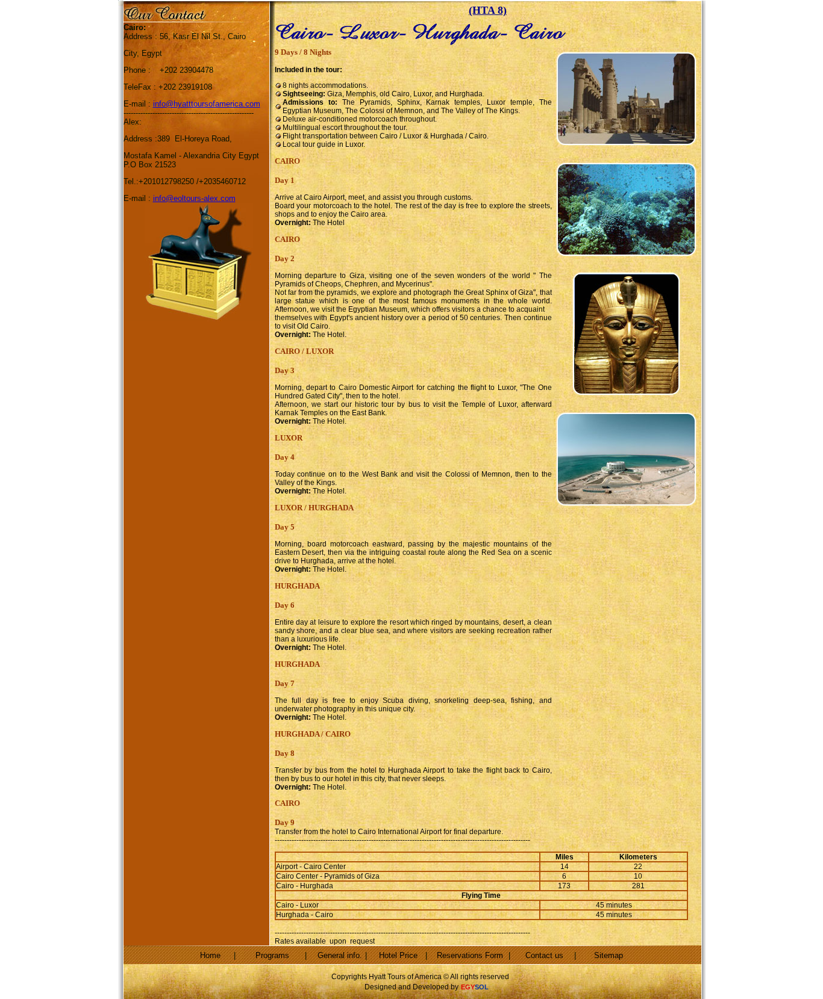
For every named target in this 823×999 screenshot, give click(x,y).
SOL (482, 987)
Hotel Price (398, 955)
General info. (340, 955)
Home (210, 955)
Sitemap (608, 955)
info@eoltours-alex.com (194, 198)
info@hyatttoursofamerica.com (206, 103)
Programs (272, 955)
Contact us (544, 955)
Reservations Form (470, 955)
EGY (468, 987)
